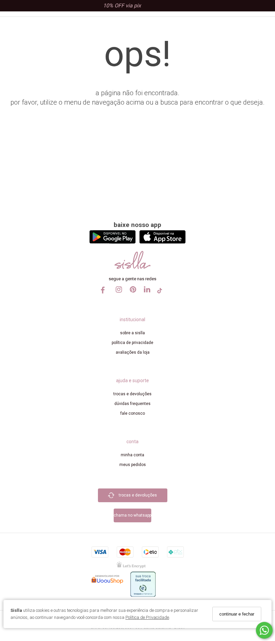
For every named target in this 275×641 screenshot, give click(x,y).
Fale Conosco (132, 413)
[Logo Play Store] (112, 242)
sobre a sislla (132, 333)
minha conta (132, 455)
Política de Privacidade (147, 617)
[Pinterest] (131, 296)
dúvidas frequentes (132, 403)
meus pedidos (132, 464)
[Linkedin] (146, 296)
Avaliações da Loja (133, 352)
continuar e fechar (236, 614)
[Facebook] (103, 292)
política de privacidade (132, 342)
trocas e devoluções (132, 394)
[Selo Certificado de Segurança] (131, 564)
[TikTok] (160, 293)
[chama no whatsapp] (132, 506)
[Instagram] (117, 296)
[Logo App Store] (162, 242)
